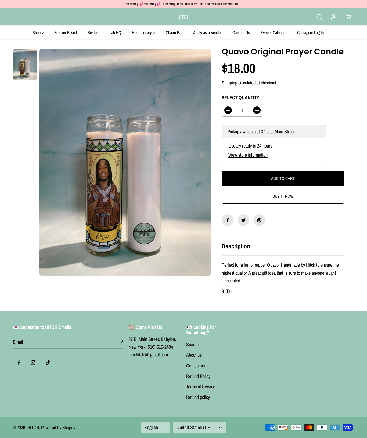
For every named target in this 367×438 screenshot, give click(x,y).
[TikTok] (48, 363)
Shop (37, 32)
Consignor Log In (310, 32)
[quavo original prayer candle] (125, 162)
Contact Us (241, 32)
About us (194, 355)
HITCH (33, 427)
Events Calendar (273, 32)
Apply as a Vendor (207, 32)
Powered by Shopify (58, 427)
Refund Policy (198, 376)
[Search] (319, 17)
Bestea (93, 32)
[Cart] (348, 17)
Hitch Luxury (142, 32)
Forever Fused (66, 32)
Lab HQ (115, 32)
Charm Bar (174, 32)
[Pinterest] (259, 220)
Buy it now (282, 196)
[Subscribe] (120, 342)
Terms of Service (200, 386)
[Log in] (334, 17)
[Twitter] (243, 220)
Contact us (195, 365)
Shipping (229, 82)
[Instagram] (33, 363)
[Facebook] (227, 220)
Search (192, 344)
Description (236, 246)
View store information (248, 155)
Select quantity (240, 97)
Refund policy (198, 397)
